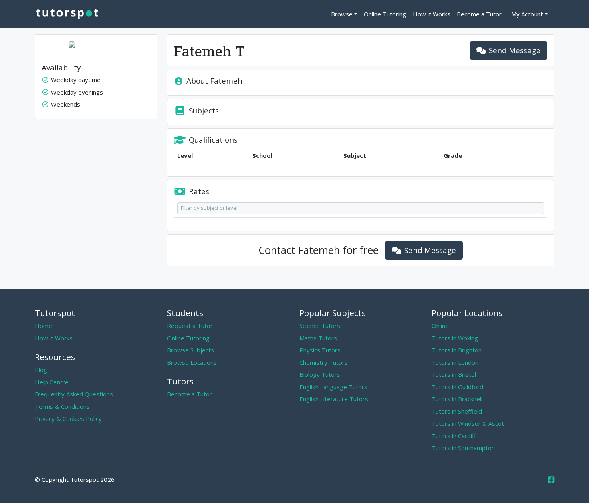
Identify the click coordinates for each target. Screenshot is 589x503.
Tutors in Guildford (457, 387)
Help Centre (52, 382)
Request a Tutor (190, 326)
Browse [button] (342, 14)
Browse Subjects (190, 350)
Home (43, 326)
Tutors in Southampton (463, 448)
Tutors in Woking (455, 338)
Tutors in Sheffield (457, 411)
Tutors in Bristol (454, 374)
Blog (41, 370)
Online (440, 326)
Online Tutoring (385, 14)
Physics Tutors (320, 350)
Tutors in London (455, 362)
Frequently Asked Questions (74, 394)
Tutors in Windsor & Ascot (468, 423)
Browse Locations (192, 362)
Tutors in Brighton (457, 350)
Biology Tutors (319, 374)
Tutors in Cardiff (454, 436)
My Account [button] (527, 14)
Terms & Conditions (62, 406)
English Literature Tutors (333, 399)
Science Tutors (319, 326)
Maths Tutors (318, 338)
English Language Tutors (333, 387)
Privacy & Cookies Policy (68, 418)
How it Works (431, 14)
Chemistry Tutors (323, 362)
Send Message (515, 50)
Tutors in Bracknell (457, 399)
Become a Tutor (479, 14)
